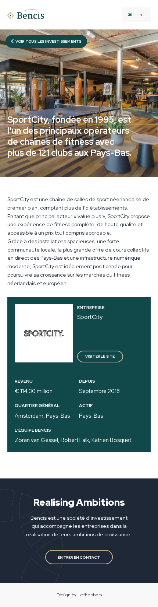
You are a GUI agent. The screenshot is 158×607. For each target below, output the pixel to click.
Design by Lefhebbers (79, 595)
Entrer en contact (79, 557)
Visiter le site (100, 356)
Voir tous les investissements (48, 41)
